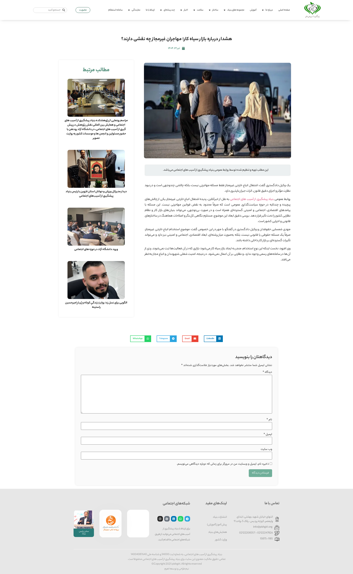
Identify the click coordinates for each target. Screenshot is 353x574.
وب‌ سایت (266, 449)
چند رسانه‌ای (169, 10)
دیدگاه (267, 372)
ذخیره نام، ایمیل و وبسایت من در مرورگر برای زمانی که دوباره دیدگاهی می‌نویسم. (223, 464)
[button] (213, 338)
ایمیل (268, 434)
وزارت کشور (221, 540)
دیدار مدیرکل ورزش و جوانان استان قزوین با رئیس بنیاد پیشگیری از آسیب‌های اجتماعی (96, 193)
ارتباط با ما (150, 10)
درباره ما (269, 10)
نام (269, 419)
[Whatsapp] (180, 519)
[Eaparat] (167, 519)
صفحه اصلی (284, 10)
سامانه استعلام (115, 10)
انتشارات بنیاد (220, 517)
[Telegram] (187, 519)
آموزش (253, 10)
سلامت (200, 10)
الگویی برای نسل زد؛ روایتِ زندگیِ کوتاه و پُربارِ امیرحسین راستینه (96, 305)
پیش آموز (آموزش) (217, 525)
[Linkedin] (173, 519)
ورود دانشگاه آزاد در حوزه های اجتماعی (96, 249)
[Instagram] (160, 519)
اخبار (186, 10)
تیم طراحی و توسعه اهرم (176, 569)
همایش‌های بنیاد (217, 532)
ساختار (215, 10)
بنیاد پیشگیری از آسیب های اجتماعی (252, 199)
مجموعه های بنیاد (235, 10)
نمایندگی (136, 10)
